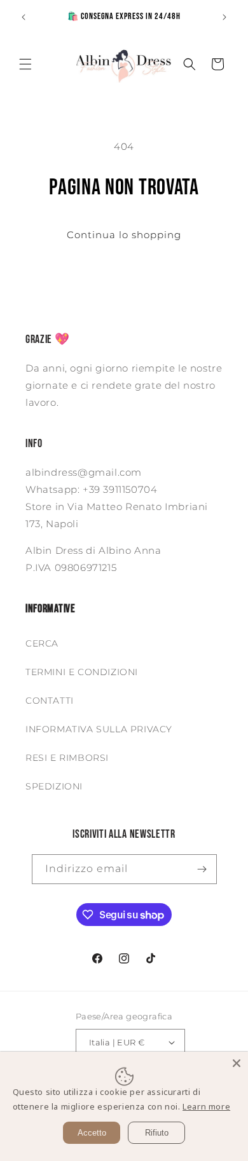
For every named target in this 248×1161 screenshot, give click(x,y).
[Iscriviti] (202, 869)
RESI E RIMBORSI (67, 757)
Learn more (206, 1106)
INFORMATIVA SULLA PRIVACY (98, 729)
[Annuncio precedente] (24, 17)
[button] (25, 64)
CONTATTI (49, 700)
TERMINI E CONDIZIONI (81, 672)
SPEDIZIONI (54, 786)
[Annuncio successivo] (224, 17)
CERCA (42, 643)
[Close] (236, 1063)
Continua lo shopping (124, 235)
